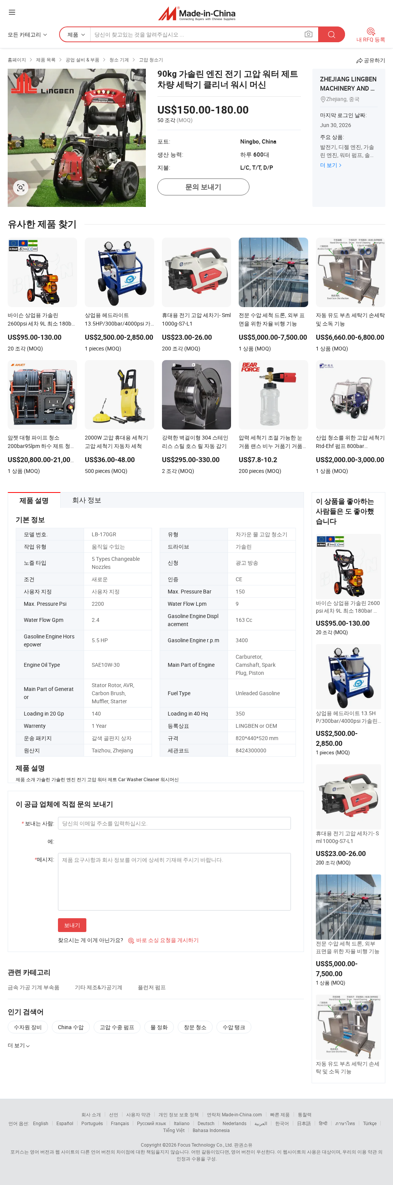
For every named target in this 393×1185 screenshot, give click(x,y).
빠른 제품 (280, 1114)
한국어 (282, 1123)
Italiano (182, 1123)
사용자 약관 (138, 1114)
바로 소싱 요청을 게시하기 (163, 940)
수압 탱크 (234, 1027)
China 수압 (71, 1027)
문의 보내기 (203, 187)
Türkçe (369, 1123)
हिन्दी (323, 1123)
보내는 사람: (37, 823)
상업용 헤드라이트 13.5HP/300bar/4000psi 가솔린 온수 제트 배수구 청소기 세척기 (348, 717)
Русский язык (151, 1123)
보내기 (72, 925)
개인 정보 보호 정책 (179, 1114)
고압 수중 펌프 (117, 1027)
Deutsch (206, 1123)
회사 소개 (91, 1114)
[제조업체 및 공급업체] (196, 13)
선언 (113, 1114)
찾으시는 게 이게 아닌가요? (90, 940)
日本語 (304, 1123)
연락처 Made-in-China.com (234, 1114)
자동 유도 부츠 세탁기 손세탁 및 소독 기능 (348, 1067)
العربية (260, 1123)
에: (51, 841)
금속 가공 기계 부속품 (33, 987)
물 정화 (159, 1027)
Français (120, 1123)
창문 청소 (195, 1027)
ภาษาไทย (345, 1123)
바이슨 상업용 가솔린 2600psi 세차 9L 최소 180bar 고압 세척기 (348, 607)
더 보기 (328, 165)
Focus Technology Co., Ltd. (205, 1145)
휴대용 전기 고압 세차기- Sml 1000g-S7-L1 (347, 837)
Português (92, 1123)
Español (64, 1123)
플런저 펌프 (152, 987)
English (40, 1123)
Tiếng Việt (174, 1130)
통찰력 (305, 1114)
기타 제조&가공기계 (98, 987)
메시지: (44, 859)
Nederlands (234, 1123)
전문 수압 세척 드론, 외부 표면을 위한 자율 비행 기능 (348, 947)
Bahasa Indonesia (211, 1130)
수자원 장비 (28, 1027)
